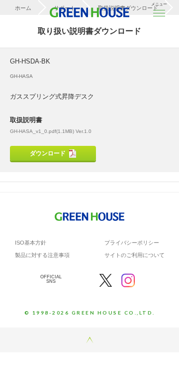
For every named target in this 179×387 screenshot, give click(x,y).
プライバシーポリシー (131, 243)
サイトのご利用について (134, 255)
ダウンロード (48, 153)
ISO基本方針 (30, 243)
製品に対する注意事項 (42, 255)
